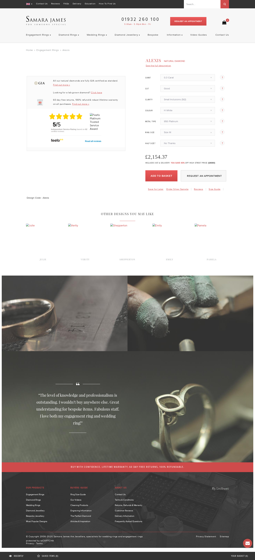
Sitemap (224, 536)
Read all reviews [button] (93, 141)
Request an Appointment (188, 21)
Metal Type (150, 122)
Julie (43, 259)
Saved (50, 556)
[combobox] (202, 4)
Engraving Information (81, 510)
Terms (39, 543)
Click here (96, 92)
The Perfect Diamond (80, 516)
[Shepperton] (118, 225)
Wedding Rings (33, 505)
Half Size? (150, 143)
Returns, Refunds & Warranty (128, 505)
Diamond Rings (33, 499)
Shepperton (127, 259)
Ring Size (150, 133)
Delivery (77, 3)
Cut (147, 89)
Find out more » (61, 85)
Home (29, 50)
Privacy (30, 543)
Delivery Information (124, 516)
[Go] (224, 4)
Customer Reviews (124, 510)
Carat (148, 78)
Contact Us (42, 3)
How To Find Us (107, 3)
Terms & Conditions (124, 499)
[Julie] (30, 225)
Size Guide (214, 189)
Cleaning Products (79, 505)
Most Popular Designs (36, 521)
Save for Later (155, 189)
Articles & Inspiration (80, 521)
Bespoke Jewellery (35, 516)
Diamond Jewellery (35, 510)
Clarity (149, 100)
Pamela (212, 259)
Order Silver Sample (177, 189)
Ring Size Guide (78, 494)
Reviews (55, 3)
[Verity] (73, 225)
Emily (169, 259)
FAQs (66, 3)
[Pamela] (200, 225)
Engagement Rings (47, 50)
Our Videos (75, 499)
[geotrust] (220, 488)
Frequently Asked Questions (128, 521)
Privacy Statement (206, 536)
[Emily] (157, 225)
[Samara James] (46, 21)
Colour (149, 111)
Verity (85, 259)
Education (90, 3)
